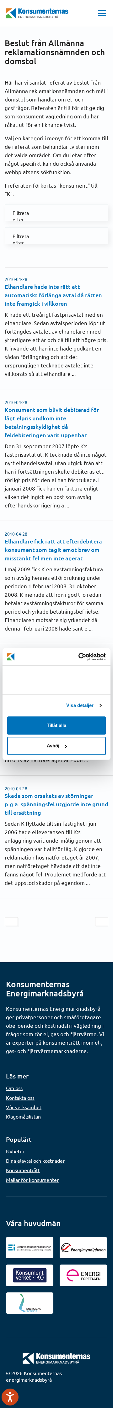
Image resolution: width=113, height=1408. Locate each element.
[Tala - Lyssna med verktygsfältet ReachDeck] (10, 1397)
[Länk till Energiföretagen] (83, 1275)
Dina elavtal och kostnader (35, 1160)
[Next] (101, 921)
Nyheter (15, 1151)
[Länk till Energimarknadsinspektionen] (29, 1247)
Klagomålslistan (23, 1116)
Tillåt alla (56, 725)
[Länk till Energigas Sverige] (29, 1303)
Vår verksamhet (23, 1107)
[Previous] (11, 921)
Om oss (14, 1088)
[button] (102, 13)
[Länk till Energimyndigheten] (83, 1247)
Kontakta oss (20, 1097)
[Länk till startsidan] (56, 1357)
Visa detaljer (80, 705)
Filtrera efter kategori (17, 213)
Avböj (53, 745)
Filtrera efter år (17, 236)
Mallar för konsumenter (32, 1180)
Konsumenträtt (23, 1170)
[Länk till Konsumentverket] (29, 1275)
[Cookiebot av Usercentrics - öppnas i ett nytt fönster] (80, 657)
